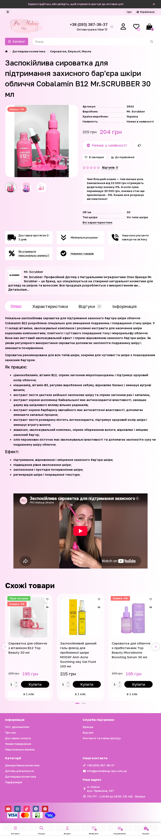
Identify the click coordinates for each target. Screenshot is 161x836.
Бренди (88, 727)
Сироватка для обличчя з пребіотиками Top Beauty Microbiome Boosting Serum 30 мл (131, 650)
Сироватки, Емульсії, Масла (70, 51)
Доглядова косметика (28, 51)
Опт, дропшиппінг (17, 727)
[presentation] (5, 646)
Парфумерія (13, 782)
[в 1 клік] (139, 145)
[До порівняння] (47, 607)
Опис (16, 306)
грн (129, 11)
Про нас (10, 732)
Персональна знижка (20, 749)
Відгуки (89, 306)
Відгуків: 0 (110, 167)
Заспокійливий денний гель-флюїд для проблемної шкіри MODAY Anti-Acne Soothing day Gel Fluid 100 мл (78, 654)
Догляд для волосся (19, 771)
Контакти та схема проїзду (102, 738)
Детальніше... (18, 289)
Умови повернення (18, 743)
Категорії (13, 758)
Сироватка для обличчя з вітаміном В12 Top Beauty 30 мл (27, 647)
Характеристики (50, 306)
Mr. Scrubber (136, 111)
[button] (77, 703)
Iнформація (124, 306)
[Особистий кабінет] (123, 27)
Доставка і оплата (18, 738)
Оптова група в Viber (91, 29)
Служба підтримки (98, 719)
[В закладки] (47, 599)
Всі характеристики (97, 222)
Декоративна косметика (22, 765)
